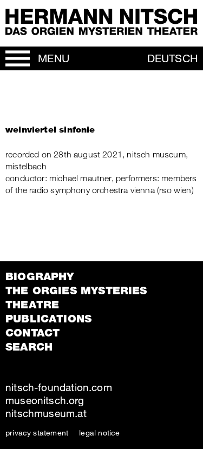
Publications (48, 318)
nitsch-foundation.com (58, 387)
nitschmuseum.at (46, 413)
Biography (39, 276)
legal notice (99, 432)
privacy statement (36, 432)
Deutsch (172, 58)
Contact (32, 332)
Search (29, 346)
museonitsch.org (44, 400)
